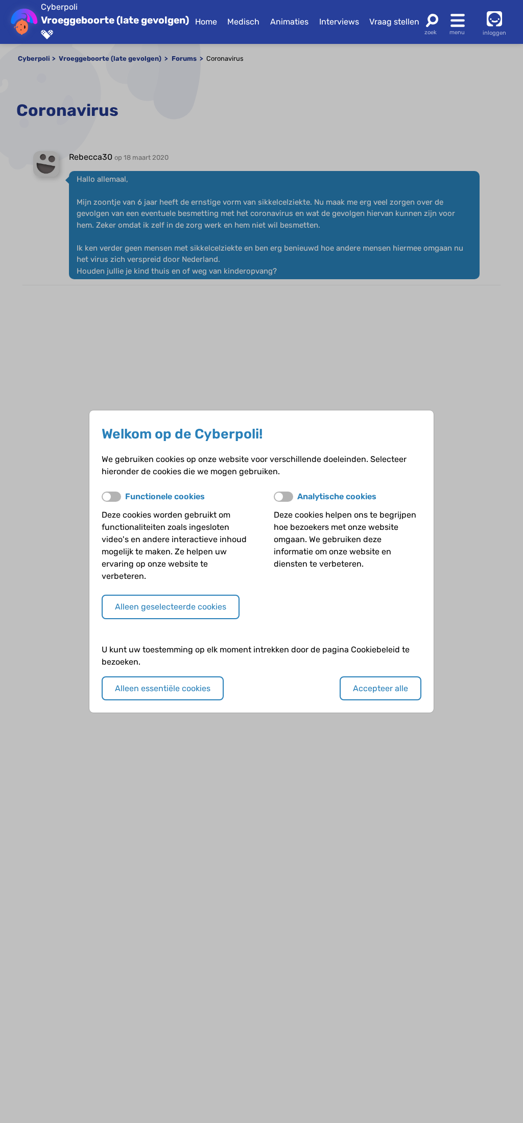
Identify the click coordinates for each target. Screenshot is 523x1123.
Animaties (289, 22)
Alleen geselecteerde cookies (170, 607)
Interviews (339, 22)
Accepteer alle (380, 688)
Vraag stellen (394, 22)
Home (206, 22)
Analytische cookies (336, 496)
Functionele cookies (165, 496)
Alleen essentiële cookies (162, 688)
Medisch (243, 22)
